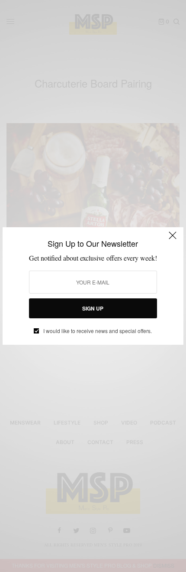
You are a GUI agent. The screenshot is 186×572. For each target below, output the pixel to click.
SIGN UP (92, 308)
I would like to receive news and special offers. (97, 330)
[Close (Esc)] (172, 238)
